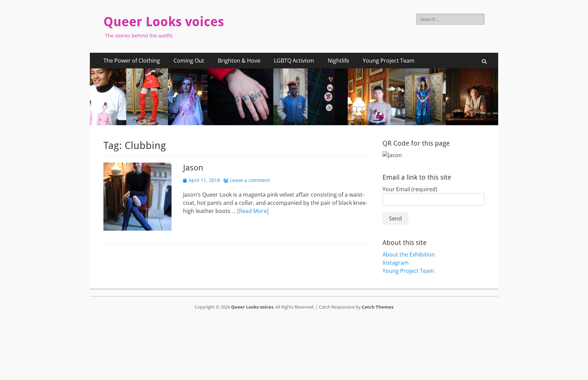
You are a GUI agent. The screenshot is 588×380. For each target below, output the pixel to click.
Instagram (395, 262)
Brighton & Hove (239, 60)
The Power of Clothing (131, 60)
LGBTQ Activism (294, 60)
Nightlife (338, 60)
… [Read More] (250, 211)
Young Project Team (388, 60)
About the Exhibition (408, 254)
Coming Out (189, 60)
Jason (193, 167)
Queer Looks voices (163, 21)
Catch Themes (377, 307)
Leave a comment (250, 180)
